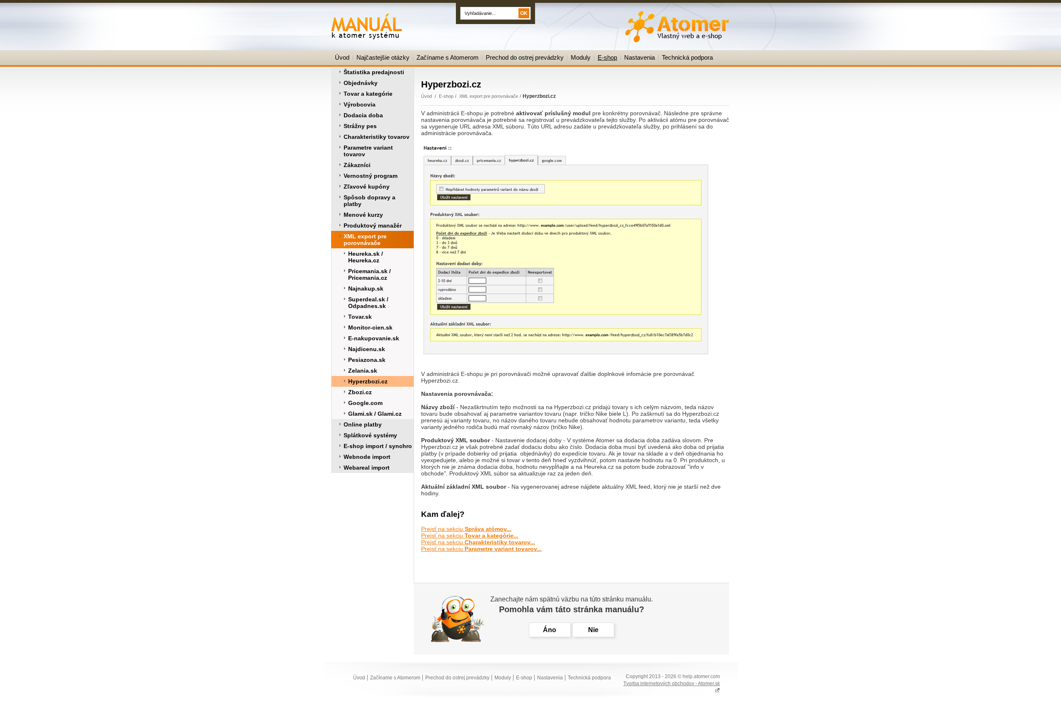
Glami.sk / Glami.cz (375, 413)
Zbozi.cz (360, 392)
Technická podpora (687, 57)
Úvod (342, 57)
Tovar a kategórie (368, 93)
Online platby (363, 424)
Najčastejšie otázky (382, 57)
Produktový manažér (373, 225)
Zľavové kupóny (367, 186)
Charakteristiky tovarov (376, 136)
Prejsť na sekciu (466, 529)
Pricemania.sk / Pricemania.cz (369, 274)
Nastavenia (639, 57)
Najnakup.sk (365, 288)
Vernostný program (370, 175)
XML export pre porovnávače (365, 239)
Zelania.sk (362, 370)
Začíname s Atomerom (448, 57)
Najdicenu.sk (366, 349)
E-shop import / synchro (378, 446)
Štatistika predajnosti (374, 72)
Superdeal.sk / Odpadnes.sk (368, 302)
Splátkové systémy (370, 435)
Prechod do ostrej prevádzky (525, 57)
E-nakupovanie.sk (373, 338)
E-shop (607, 57)
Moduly (581, 57)
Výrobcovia (359, 104)
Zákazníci (357, 165)
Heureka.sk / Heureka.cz (365, 257)
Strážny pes (360, 126)
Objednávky (361, 83)
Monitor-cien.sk (370, 327)
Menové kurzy (363, 214)
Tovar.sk (360, 316)
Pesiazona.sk (366, 359)
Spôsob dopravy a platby (369, 200)
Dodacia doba (363, 115)
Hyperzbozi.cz (368, 381)
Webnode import (367, 456)
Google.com (365, 403)
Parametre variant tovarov (368, 151)
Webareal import (367, 467)
